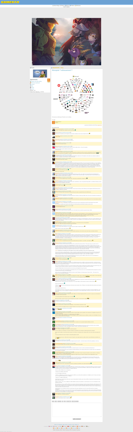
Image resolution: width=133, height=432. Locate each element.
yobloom (56, 152)
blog (32, 85)
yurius (56, 191)
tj (55, 300)
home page (56, 5)
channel (32, 84)
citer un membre (75, 401)
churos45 (57, 317)
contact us (76, 424)
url (62, 401)
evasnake (57, 225)
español (79, 426)
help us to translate (58, 424)
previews (69, 428)
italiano (75, 426)
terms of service (68, 424)
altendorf (56, 169)
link (65, 401)
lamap (56, 311)
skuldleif (56, 221)
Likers (49, 82)
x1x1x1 (56, 303)
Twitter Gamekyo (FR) (66, 429)
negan (56, 158)
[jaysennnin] (40, 77)
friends (32, 87)
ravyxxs (56, 279)
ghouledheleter (58, 324)
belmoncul (57, 146)
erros (56, 365)
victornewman (57, 202)
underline (59, 401)
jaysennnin (33, 79)
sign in (64, 6)
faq (73, 424)
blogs (67, 5)
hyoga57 (56, 308)
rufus (56, 233)
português (65, 426)
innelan (56, 212)
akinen (56, 122)
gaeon (56, 362)
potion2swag (57, 205)
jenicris (56, 132)
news (62, 5)
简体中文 (70, 426)
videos (72, 5)
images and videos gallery (36, 81)
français (55, 426)
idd (55, 217)
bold (53, 401)
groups (32, 88)
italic (56, 401)
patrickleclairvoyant (58, 343)
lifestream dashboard (35, 82)
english (51, 426)
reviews (79, 5)
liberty (56, 262)
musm (56, 393)
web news (74, 428)
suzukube (57, 239)
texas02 (56, 201)
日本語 (60, 426)
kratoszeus (57, 139)
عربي (88, 426)
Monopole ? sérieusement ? (62, 70)
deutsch (84, 426)
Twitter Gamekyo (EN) (57, 429)
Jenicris (56, 136)
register (68, 6)
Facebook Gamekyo (76, 429)
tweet (69, 315)
